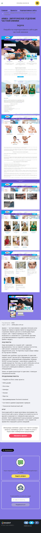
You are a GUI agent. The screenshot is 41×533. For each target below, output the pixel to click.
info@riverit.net (28, 526)
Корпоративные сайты (28, 10)
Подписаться (20, 504)
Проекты (14, 10)
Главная (4, 10)
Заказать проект (20, 436)
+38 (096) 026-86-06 (22, 3)
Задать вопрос (20, 476)
